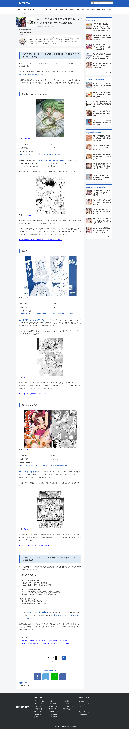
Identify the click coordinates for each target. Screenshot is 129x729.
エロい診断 (66, 703)
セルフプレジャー (54, 706)
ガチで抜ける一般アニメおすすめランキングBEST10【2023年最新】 (44, 640)
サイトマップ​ (83, 706)
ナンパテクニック (39, 706)
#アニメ (38, 13)
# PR (21, 685)
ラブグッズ (52, 709)
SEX (45, 9)
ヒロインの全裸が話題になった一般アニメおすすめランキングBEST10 (45, 643)
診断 (103, 9)
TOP (19, 13)
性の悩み (37, 717)
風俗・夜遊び (66, 709)
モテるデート (38, 709)
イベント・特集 (39, 701)
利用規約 (81, 709)
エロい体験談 (53, 717)
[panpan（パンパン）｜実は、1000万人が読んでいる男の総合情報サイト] (24, 3)
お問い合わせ (83, 714)
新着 (19, 9)
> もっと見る (107, 72)
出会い (51, 9)
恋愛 (29, 9)
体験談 (93, 9)
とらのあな (27, 138)
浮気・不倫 (52, 703)
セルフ (72, 9)
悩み (56, 9)
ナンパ (35, 9)
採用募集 (81, 701)
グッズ (77, 9)
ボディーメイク (53, 711)
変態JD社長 (22, 34)
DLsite (26, 297)
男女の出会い (38, 714)
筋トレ (83, 9)
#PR (34, 13)
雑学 (98, 9)
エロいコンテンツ (26, 13)
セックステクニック (40, 711)
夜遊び (109, 9)
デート (40, 9)
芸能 (88, 9)
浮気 (66, 9)
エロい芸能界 (53, 714)
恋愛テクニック (39, 703)
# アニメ (26, 685)
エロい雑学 (66, 701)
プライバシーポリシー (85, 712)
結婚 (61, 9)
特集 (24, 9)
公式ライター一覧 (84, 704)
